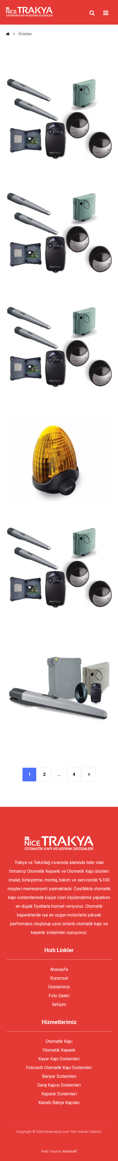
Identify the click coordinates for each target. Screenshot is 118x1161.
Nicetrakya (39, 167)
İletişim (59, 1004)
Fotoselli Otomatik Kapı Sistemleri (59, 1067)
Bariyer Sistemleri (59, 1076)
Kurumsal (59, 978)
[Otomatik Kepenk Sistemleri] (29, 11)
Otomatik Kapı (59, 1041)
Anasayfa (59, 969)
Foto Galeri (59, 995)
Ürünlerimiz (59, 987)
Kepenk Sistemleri (59, 1093)
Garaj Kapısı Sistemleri (59, 1085)
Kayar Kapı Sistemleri (59, 1058)
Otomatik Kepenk (59, 1050)
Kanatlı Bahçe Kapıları (59, 1102)
